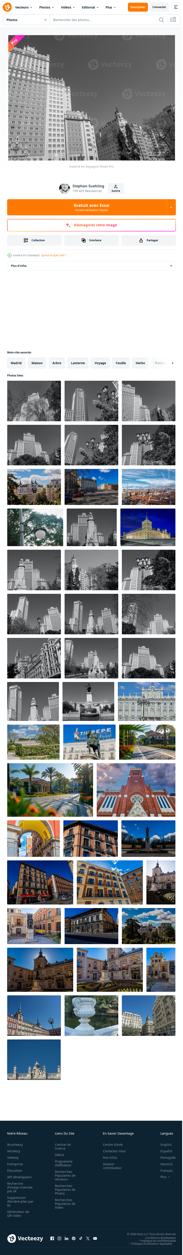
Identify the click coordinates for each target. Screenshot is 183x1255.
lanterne (78, 362)
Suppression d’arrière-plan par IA (17, 1200)
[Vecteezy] (7, 7)
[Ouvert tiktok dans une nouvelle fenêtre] (81, 1237)
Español (163, 1150)
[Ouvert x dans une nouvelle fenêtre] (88, 1237)
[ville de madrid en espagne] (34, 1014)
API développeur (19, 1176)
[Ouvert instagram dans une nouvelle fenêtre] (59, 1237)
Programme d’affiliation (62, 1162)
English (162, 1143)
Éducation (14, 1169)
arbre (56, 362)
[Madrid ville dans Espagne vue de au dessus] (148, 486)
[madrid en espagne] (34, 400)
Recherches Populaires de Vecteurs (64, 1174)
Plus (109, 7)
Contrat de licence (61, 1145)
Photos (44, 7)
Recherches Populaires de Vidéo (64, 1202)
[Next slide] (165, 362)
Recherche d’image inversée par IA (18, 1186)
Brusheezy (15, 1143)
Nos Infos (107, 1156)
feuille (121, 362)
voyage (100, 362)
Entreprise (15, 1163)
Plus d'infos (19, 265)
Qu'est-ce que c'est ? (53, 255)
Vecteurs (22, 7)
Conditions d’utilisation (157, 1237)
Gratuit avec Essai (91, 207)
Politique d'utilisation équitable (148, 1242)
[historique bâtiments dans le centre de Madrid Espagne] (34, 486)
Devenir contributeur (109, 1165)
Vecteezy (13, 1150)
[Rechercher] (161, 19)
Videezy (13, 1156)
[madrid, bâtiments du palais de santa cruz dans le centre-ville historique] (136, 789)
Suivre (116, 191)
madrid (16, 362)
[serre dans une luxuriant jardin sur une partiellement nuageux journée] (33, 741)
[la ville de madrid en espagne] (148, 1014)
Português (165, 1156)
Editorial (88, 7)
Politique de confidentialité (155, 1240)
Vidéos (66, 7)
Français (163, 1169)
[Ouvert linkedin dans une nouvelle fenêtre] (66, 1237)
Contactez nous (111, 1150)
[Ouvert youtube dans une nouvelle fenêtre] (95, 1237)
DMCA (58, 1154)
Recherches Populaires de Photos (64, 1188)
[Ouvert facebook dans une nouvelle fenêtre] (52, 1237)
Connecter (159, 7)
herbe (140, 362)
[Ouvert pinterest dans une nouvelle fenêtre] (73, 1237)
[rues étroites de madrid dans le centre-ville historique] (33, 837)
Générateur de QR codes (18, 1212)
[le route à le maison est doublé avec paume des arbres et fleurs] (147, 741)
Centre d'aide (110, 1143)
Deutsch (163, 1163)
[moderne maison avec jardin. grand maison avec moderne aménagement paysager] (50, 789)
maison (37, 362)
